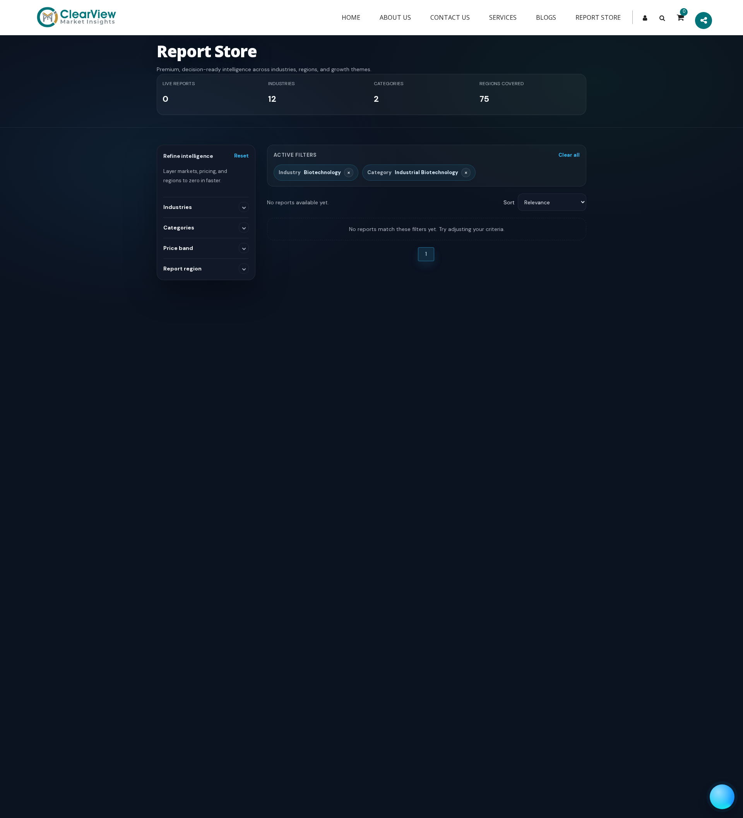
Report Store (598, 17)
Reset (241, 155)
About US (395, 17)
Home (351, 17)
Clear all (569, 155)
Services (503, 17)
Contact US (450, 17)
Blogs (546, 17)
